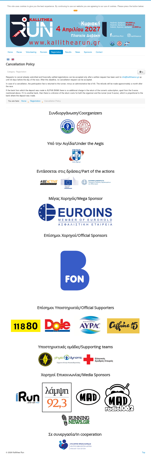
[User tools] (141, 72)
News (77, 52)
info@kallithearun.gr (130, 77)
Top (143, 452)
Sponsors (88, 52)
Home (10, 52)
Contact (99, 52)
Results (68, 52)
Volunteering (31, 52)
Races (19, 52)
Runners (43, 52)
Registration (56, 52)
